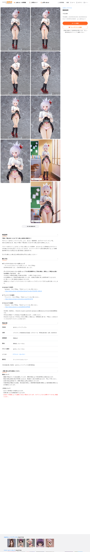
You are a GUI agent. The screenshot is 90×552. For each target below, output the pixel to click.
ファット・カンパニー (19, 354)
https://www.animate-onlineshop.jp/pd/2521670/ (19, 299)
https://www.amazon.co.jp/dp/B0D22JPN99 (17, 307)
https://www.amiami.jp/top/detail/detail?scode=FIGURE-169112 (23, 291)
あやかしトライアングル (67, 7)
